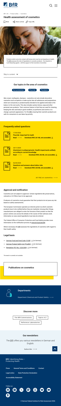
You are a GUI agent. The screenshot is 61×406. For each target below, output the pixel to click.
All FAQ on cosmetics (44, 178)
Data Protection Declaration (27, 373)
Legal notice (10, 373)
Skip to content (11, 75)
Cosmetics (24, 13)
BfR (10, 61)
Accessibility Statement (14, 377)
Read (15, 138)
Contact (41, 368)
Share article (20, 21)
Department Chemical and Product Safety (33, 297)
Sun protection (18, 90)
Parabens (44, 90)
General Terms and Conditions (24, 368)
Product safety (14, 13)
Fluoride (32, 90)
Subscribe (28, 349)
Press (8, 368)
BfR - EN (6, 13)
